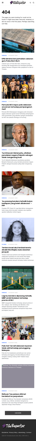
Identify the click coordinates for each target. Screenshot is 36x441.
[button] (3, 3)
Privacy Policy (13, 432)
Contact (28, 432)
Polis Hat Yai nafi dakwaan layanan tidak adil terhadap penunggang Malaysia (17, 348)
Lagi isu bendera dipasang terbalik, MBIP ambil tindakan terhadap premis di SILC (17, 298)
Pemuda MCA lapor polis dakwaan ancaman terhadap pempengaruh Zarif (17, 107)
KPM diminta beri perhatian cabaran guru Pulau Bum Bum (17, 60)
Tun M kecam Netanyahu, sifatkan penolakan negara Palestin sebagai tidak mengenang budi (17, 155)
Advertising (21, 432)
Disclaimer (5, 432)
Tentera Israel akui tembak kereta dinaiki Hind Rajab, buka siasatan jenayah (16, 249)
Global (4, 244)
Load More (18, 413)
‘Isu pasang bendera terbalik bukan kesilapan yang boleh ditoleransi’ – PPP (17, 203)
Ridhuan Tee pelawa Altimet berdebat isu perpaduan (14, 395)
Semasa (4, 55)
